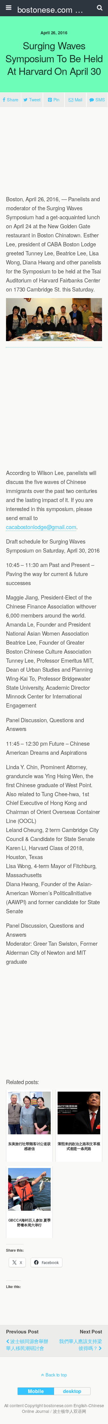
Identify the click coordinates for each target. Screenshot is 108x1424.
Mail (78, 99)
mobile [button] (36, 1391)
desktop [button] (72, 1391)
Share (13, 99)
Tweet (34, 99)
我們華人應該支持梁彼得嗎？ (80, 1344)
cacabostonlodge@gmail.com (41, 527)
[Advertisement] (54, 151)
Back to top (56, 1375)
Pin (56, 99)
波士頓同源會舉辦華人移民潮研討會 (27, 1344)
